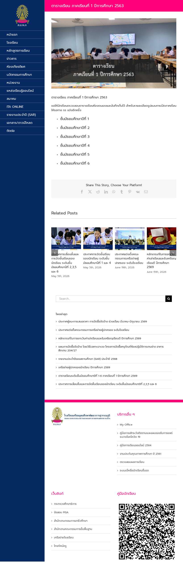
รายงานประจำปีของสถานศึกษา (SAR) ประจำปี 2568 (87, 359)
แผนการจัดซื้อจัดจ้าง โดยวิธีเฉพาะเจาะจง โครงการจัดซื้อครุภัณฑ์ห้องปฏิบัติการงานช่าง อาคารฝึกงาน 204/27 (111, 348)
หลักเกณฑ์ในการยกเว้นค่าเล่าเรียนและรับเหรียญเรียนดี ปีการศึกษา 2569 (161, 260)
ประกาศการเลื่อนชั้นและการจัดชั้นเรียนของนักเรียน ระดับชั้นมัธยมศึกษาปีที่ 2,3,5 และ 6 (65, 263)
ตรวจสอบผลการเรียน (132, 462)
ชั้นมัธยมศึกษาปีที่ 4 (75, 145)
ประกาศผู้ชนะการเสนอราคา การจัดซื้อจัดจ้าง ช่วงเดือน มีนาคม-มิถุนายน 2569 (102, 322)
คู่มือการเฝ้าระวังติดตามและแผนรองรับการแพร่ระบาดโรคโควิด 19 (146, 435)
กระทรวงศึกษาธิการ (65, 504)
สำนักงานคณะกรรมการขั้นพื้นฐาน (73, 529)
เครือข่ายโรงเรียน (64, 538)
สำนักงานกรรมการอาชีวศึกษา (70, 521)
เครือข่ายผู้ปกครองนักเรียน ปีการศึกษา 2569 (84, 367)
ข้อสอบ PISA (61, 512)
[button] (54, 252)
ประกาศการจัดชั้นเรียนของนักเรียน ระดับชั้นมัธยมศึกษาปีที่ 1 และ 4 (97, 258)
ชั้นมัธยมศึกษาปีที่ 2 (74, 127)
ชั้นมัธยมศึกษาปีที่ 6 (75, 163)
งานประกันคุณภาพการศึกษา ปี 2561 (140, 454)
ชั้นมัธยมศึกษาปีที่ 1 (74, 119)
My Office (126, 425)
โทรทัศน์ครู (60, 546)
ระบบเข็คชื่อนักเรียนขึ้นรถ (134, 470)
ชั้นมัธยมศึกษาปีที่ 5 (74, 154)
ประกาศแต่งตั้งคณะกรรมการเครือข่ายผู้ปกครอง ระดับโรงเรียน (129, 258)
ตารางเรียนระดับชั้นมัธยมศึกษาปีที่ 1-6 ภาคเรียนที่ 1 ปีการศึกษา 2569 (97, 376)
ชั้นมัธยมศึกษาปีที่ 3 (74, 136)
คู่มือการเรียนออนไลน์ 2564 (135, 445)
